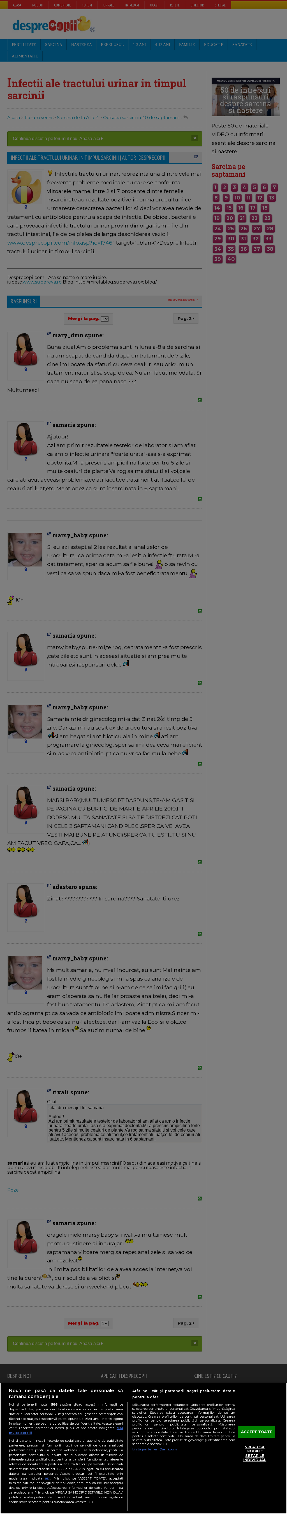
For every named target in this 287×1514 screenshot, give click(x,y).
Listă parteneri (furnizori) (154, 1449)
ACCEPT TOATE (256, 1431)
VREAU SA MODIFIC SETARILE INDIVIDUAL (254, 1453)
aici (47, 1478)
